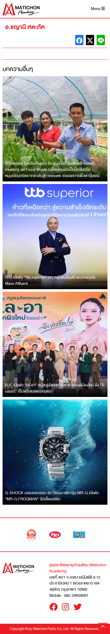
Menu (96, 9)
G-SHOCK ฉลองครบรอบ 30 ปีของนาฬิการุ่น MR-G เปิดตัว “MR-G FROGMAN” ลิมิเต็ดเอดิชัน (52, 496)
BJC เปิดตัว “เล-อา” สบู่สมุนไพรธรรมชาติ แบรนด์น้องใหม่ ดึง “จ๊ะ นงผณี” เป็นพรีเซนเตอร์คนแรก (55, 388)
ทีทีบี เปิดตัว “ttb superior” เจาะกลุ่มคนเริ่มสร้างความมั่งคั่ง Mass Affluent (50, 280)
